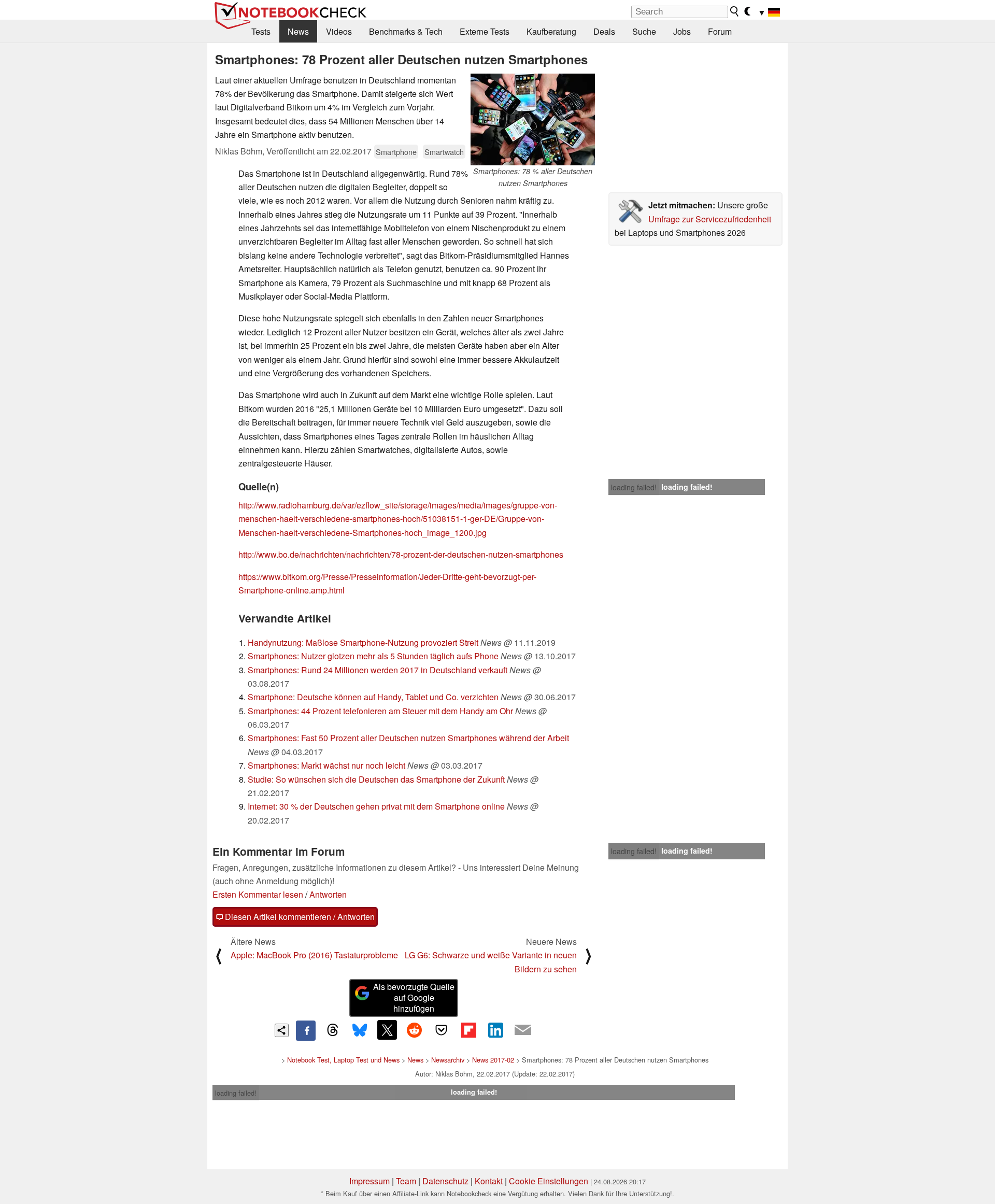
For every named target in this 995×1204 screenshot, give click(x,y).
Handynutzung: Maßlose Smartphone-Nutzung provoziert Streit (363, 642)
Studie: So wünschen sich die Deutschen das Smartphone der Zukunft (376, 779)
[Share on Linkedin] (495, 1030)
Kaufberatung (551, 31)
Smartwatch (444, 151)
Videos (339, 31)
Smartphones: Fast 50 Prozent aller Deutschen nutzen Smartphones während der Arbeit (408, 738)
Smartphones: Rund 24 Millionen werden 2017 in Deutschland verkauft (377, 670)
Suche (644, 31)
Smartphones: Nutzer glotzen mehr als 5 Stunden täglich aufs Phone (373, 656)
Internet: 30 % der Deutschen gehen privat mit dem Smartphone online (376, 806)
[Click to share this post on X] (387, 1030)
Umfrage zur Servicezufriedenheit (709, 219)
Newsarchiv (447, 1060)
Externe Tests (484, 31)
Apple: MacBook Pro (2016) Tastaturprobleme (314, 955)
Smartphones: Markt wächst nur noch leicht (326, 765)
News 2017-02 (493, 1060)
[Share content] (282, 1031)
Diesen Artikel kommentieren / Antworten (299, 917)
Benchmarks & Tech (406, 31)
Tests (261, 31)
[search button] (735, 11)
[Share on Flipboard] (468, 1030)
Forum (720, 31)
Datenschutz (445, 1181)
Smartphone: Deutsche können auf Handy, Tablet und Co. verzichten (373, 697)
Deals (604, 31)
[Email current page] (523, 1030)
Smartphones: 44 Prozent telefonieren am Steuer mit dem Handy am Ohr (380, 711)
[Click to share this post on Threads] (333, 1030)
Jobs (682, 31)
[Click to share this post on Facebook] (306, 1030)
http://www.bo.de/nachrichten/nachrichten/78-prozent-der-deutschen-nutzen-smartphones (400, 554)
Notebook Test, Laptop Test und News (343, 1060)
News (298, 31)
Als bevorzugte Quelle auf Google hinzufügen (413, 997)
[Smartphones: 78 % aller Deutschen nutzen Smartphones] (533, 119)
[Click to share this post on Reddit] (414, 1030)
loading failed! (634, 487)
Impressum (369, 1181)
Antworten (328, 894)
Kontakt (489, 1181)
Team (406, 1181)
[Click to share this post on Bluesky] (359, 1030)
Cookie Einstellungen (548, 1181)
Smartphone (396, 151)
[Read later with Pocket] (441, 1030)
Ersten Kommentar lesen (257, 894)
